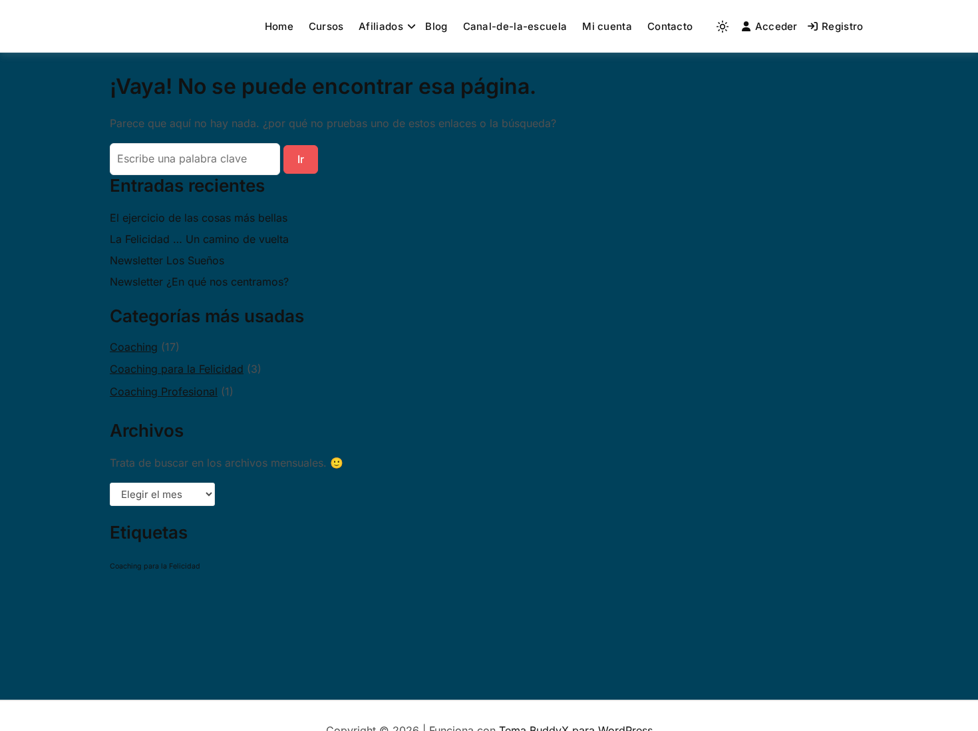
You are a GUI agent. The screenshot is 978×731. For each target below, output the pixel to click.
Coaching (134, 347)
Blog (436, 26)
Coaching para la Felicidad (177, 368)
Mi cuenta (607, 26)
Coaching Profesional (164, 391)
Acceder (776, 26)
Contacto (670, 26)
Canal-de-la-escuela (515, 26)
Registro (842, 26)
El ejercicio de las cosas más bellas (198, 217)
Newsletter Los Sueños (167, 260)
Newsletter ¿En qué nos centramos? (199, 281)
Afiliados (381, 26)
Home (279, 26)
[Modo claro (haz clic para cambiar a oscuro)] (722, 26)
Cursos (326, 26)
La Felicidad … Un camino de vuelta (199, 239)
